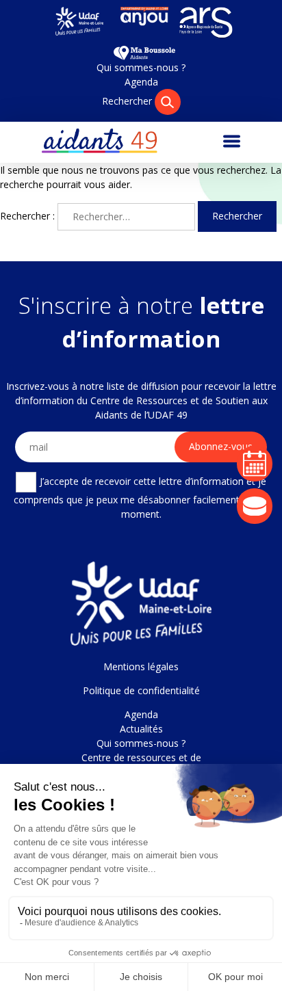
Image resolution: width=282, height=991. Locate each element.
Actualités (141, 728)
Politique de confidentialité (141, 690)
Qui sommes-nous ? (141, 67)
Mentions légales (141, 666)
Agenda (141, 81)
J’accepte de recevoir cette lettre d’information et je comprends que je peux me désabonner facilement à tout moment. (141, 497)
